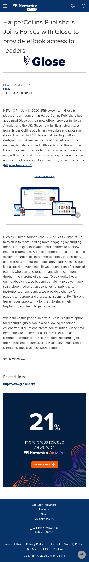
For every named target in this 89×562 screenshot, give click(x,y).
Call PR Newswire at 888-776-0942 (45, 530)
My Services (42, 519)
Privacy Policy (35, 544)
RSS (45, 549)
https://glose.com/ (17, 165)
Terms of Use (12, 544)
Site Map (31, 549)
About (44, 514)
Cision (52, 556)
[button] (44, 60)
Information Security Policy (66, 544)
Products (44, 509)
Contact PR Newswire (44, 505)
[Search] (83, 6)
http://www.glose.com (19, 383)
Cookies (58, 549)
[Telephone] (73, 6)
